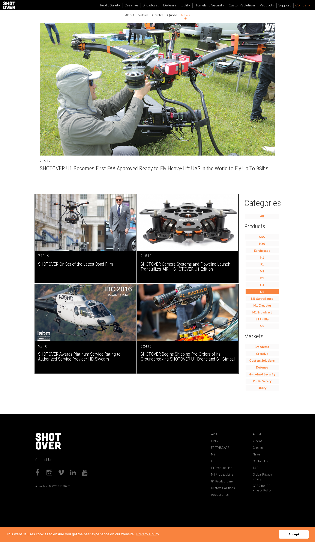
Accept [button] (293, 534)
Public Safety (110, 5)
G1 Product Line (222, 481)
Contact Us (43, 460)
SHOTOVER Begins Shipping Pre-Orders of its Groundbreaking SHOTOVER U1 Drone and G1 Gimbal (188, 356)
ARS (262, 237)
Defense (170, 5)
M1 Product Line (222, 474)
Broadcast (150, 5)
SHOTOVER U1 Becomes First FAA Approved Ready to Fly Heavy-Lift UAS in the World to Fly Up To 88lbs (154, 168)
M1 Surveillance (262, 298)
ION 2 (214, 441)
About (130, 15)
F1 (262, 264)
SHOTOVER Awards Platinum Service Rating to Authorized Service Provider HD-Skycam (79, 356)
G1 (262, 285)
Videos (143, 15)
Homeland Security (209, 5)
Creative (131, 5)
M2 (262, 326)
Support (284, 5)
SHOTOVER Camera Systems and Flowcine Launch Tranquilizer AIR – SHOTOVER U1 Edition (185, 266)
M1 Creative (262, 305)
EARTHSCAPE (220, 448)
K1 (262, 257)
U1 (262, 291)
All (262, 216)
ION (262, 244)
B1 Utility (262, 319)
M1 (262, 271)
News (185, 15)
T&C (255, 468)
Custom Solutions (242, 5)
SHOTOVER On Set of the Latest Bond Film (75, 264)
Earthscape (262, 250)
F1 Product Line (221, 468)
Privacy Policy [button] (147, 534)
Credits (158, 15)
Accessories (220, 495)
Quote (172, 15)
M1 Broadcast (262, 312)
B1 (262, 278)
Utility (185, 5)
